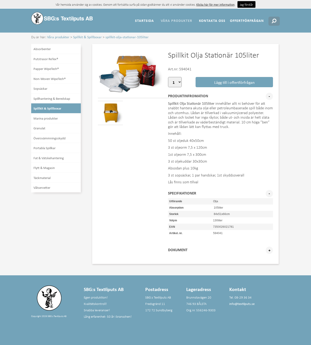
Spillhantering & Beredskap (51, 98)
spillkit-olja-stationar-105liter (127, 36)
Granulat (39, 128)
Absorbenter (42, 48)
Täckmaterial (42, 177)
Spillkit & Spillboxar (87, 36)
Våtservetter (41, 187)
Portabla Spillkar (44, 148)
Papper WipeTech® (46, 68)
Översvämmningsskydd (49, 138)
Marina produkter (45, 118)
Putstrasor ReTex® (45, 58)
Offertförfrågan (247, 20)
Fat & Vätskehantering (48, 158)
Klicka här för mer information (215, 4)
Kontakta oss (212, 20)
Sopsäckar (40, 88)
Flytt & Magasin (44, 167)
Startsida (144, 20)
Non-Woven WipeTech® (49, 78)
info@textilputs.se (242, 303)
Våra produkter (176, 20)
